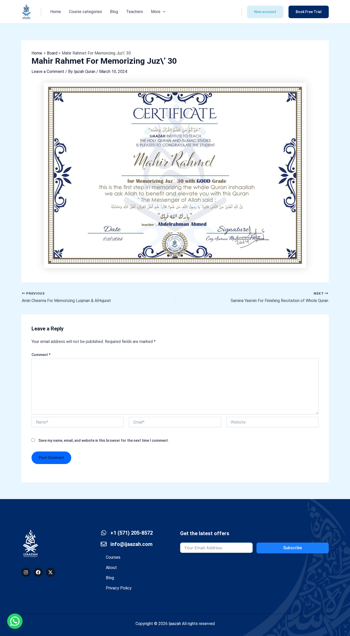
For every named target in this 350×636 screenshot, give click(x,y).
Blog (114, 11)
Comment (41, 355)
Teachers (134, 11)
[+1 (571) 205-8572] (104, 533)
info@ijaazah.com (131, 544)
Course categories (85, 11)
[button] (163, 11)
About (111, 567)
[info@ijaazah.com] (104, 544)
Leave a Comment (48, 71)
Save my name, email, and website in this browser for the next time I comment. (103, 440)
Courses (113, 557)
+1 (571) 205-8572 (131, 533)
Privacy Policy (118, 588)
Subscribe (292, 547)
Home (55, 11)
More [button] (155, 11)
